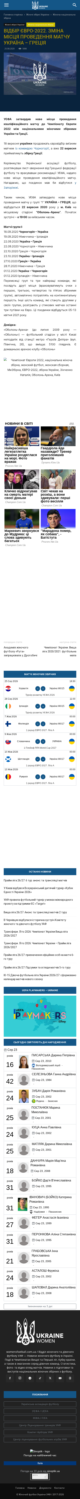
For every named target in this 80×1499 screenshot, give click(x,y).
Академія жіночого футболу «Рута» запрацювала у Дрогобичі (20, 651)
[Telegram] (27, 102)
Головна (20, 1487)
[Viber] (44, 102)
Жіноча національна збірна (40, 24)
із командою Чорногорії (32, 148)
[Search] (75, 5)
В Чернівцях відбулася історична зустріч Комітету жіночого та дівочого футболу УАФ (35, 922)
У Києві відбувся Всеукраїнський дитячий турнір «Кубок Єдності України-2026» (38, 890)
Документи (45, 1487)
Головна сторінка (13, 14)
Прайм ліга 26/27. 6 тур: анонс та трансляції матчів (35, 880)
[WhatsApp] (53, 102)
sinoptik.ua (53, 1471)
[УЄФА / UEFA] (40, 1411)
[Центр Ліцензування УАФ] (40, 1425)
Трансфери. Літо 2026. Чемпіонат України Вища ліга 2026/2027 (36, 933)
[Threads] (70, 1378)
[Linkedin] (61, 102)
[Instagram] (20, 1378)
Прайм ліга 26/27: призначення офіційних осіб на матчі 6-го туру (39, 956)
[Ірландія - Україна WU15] (40, 706)
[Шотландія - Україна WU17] (40, 759)
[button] (6, 5)
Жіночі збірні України (37, 14)
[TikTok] (40, 1378)
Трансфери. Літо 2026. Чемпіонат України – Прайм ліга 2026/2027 (37, 945)
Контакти (59, 1487)
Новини (32, 1487)
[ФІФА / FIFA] (40, 1418)
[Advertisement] (40, 592)
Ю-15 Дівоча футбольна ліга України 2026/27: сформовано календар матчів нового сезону (40, 977)
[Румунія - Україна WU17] (40, 776)
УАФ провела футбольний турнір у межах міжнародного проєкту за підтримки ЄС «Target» (38, 901)
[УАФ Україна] (40, 1404)
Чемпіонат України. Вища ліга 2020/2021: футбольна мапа (59, 651)
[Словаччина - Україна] (40, 741)
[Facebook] (18, 102)
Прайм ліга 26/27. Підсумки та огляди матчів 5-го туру (37, 967)
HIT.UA (35, 1475)
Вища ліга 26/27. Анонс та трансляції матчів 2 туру (35, 912)
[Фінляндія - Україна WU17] (40, 724)
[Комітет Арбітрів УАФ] (40, 1432)
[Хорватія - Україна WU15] (40, 688)
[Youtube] (60, 1378)
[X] (35, 102)
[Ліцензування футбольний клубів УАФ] (40, 1439)
